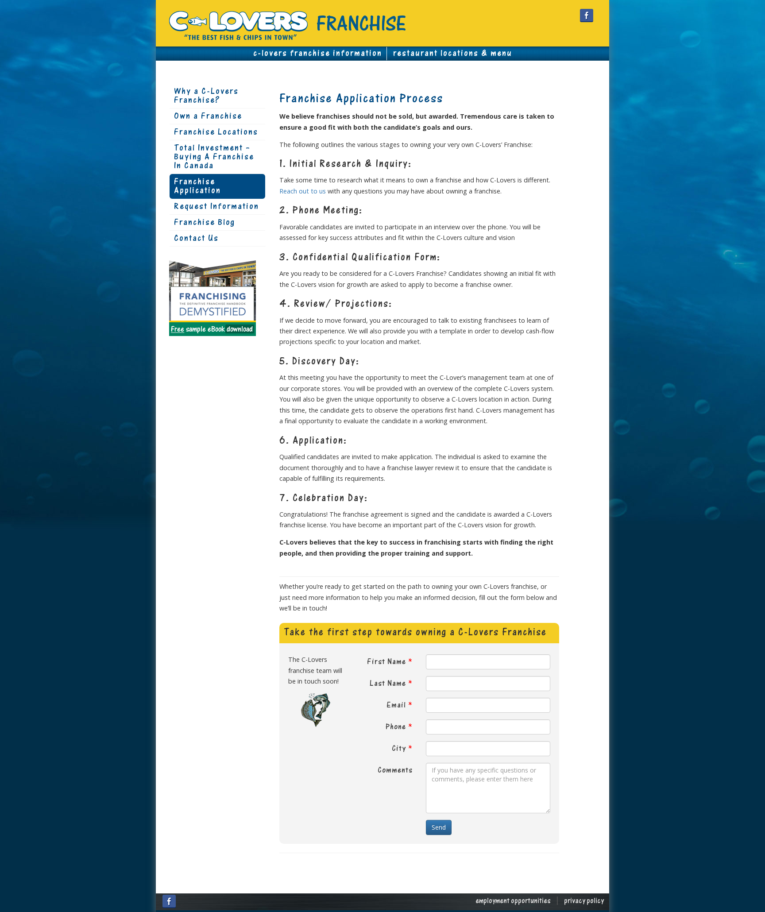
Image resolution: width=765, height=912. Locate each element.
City (399, 749)
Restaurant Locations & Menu (452, 54)
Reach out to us (302, 191)
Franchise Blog (204, 223)
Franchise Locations (216, 132)
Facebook (586, 15)
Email (396, 705)
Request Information (216, 207)
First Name (386, 662)
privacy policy (584, 901)
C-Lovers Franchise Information (317, 54)
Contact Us (196, 239)
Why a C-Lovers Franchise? (206, 96)
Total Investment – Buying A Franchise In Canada (214, 157)
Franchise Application (197, 186)
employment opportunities (513, 901)
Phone (396, 727)
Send (439, 827)
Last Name (388, 684)
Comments (395, 770)
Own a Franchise (208, 116)
